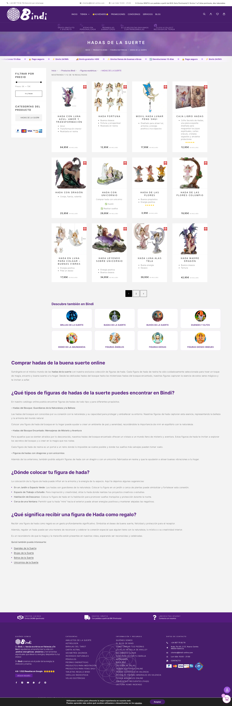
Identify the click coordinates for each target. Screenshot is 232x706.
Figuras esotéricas (118, 50)
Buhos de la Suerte (24, 557)
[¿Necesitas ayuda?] (154, 617)
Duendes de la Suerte (25, 548)
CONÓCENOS (134, 14)
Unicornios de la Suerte (26, 562)
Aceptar (154, 701)
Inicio (87, 50)
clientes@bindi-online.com (93, 3)
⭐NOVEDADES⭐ (100, 14)
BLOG (157, 14)
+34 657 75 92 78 (16, 3)
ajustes (136, 703)
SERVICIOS (148, 14)
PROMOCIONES (118, 14)
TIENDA (83, 14)
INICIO (74, 14)
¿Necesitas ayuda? (170, 616)
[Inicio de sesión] (211, 14)
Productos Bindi (100, 50)
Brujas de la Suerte (24, 553)
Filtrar (29, 93)
